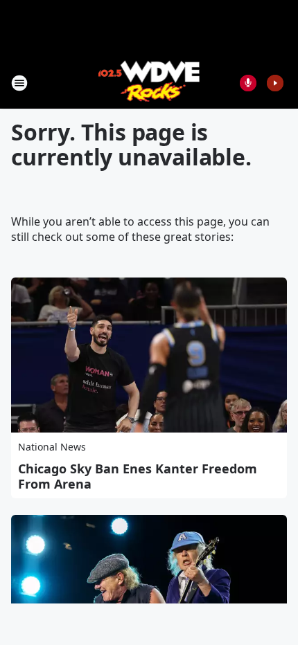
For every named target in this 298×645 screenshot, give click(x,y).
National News (52, 446)
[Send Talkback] (248, 83)
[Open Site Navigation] (19, 83)
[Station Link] (149, 82)
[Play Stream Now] (275, 83)
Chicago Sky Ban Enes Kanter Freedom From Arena (137, 476)
